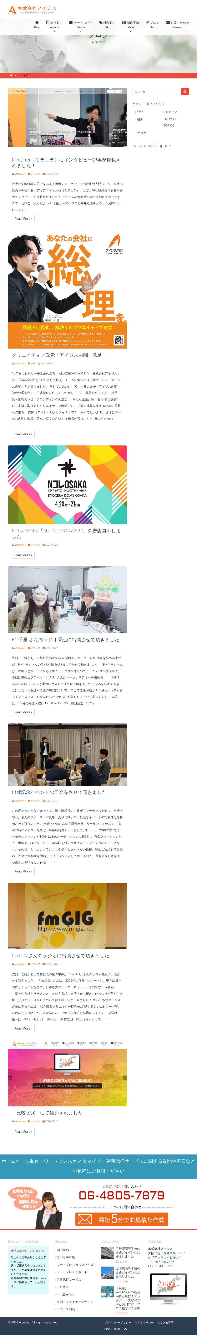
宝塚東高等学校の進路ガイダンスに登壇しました (128, 1272)
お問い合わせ (179, 24)
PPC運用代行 (66, 1294)
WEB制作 (63, 1250)
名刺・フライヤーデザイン (75, 1302)
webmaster (19, 174)
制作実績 (132, 24)
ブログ (154, 24)
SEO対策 (62, 1287)
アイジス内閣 (66, 1309)
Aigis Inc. (25, 1322)
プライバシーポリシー (117, 1322)
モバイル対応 (66, 1257)
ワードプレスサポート (72, 1272)
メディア (171, 112)
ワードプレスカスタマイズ (75, 1265)
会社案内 (56, 24)
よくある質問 (165, 1322)
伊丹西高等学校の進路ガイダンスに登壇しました (128, 1252)
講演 (140, 119)
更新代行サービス (69, 1279)
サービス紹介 (82, 24)
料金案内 (108, 24)
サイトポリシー (144, 1322)
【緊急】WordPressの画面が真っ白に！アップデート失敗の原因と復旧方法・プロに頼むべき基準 (128, 1298)
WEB (140, 112)
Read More (22, 218)
